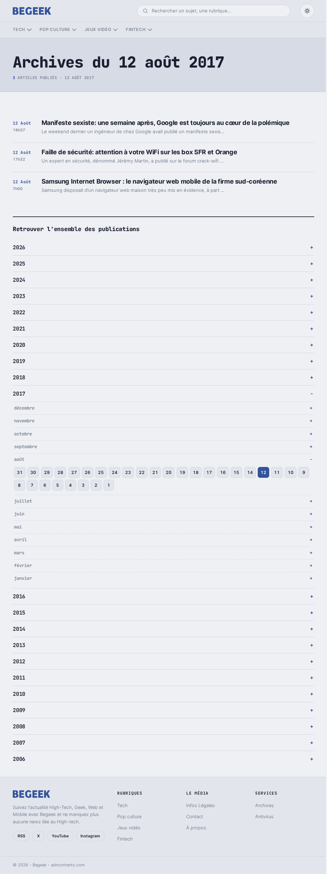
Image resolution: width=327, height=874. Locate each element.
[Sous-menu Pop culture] (74, 29)
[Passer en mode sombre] (307, 11)
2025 (19, 263)
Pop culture (55, 29)
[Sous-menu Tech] (29, 29)
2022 (19, 312)
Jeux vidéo (98, 29)
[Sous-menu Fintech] (150, 29)
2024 (19, 279)
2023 (19, 296)
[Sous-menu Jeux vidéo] (115, 29)
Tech (19, 29)
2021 (19, 328)
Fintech (136, 29)
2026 (19, 247)
